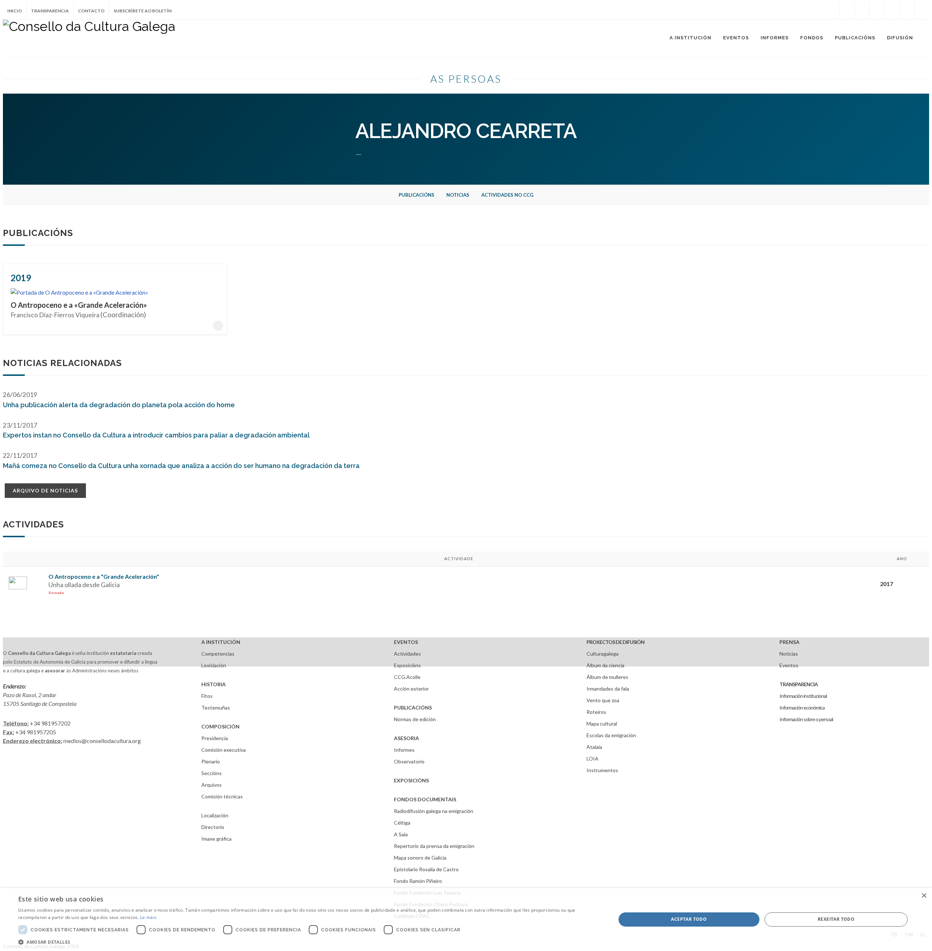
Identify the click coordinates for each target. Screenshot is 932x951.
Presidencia (214, 738)
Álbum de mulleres (607, 677)
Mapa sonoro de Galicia (420, 857)
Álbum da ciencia (605, 665)
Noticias (457, 195)
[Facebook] (847, 11)
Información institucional (803, 696)
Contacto (91, 10)
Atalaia (594, 747)
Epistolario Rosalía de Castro (426, 869)
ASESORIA (406, 738)
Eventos (788, 665)
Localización (214, 815)
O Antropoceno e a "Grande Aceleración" (103, 576)
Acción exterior (411, 688)
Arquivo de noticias (45, 490)
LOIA (593, 758)
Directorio (212, 827)
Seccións (211, 773)
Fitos (207, 696)
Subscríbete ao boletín (142, 10)
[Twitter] (862, 11)
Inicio (14, 10)
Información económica (802, 707)
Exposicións (407, 665)
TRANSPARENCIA (798, 684)
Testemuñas (215, 707)
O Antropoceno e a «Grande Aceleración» (79, 304)
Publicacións (416, 195)
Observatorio (409, 761)
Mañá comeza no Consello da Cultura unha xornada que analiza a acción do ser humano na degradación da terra (181, 465)
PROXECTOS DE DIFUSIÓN (615, 642)
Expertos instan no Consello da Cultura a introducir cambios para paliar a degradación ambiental (156, 435)
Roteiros (596, 712)
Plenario (210, 761)
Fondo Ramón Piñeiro (418, 881)
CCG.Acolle (407, 677)
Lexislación (213, 665)
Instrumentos (602, 770)
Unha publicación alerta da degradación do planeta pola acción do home (119, 405)
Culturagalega (603, 654)
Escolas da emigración (611, 735)
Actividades (407, 654)
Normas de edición (415, 719)
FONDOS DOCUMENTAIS (425, 799)
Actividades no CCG (507, 195)
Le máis (148, 917)
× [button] (924, 896)
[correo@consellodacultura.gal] (922, 11)
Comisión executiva (223, 750)
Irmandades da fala (608, 688)
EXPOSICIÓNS (411, 780)
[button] (308, 942)
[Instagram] (832, 11)
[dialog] (466, 919)
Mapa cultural (602, 723)
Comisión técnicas (222, 796)
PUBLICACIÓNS (413, 707)
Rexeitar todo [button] (836, 919)
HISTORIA (213, 684)
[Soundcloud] (877, 11)
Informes (404, 750)
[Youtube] (892, 11)
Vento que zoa (603, 700)
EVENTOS (406, 642)
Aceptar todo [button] (689, 919)
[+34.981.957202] (907, 11)
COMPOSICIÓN (220, 726)
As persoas (466, 78)
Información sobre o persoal (806, 719)
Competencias (217, 654)
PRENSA (789, 642)
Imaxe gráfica (216, 839)
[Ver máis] (218, 326)
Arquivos (211, 785)
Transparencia (50, 10)
